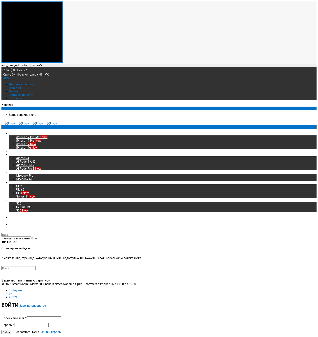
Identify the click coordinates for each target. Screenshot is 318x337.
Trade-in (14, 91)
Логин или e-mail (13, 318)
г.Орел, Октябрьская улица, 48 (22, 74)
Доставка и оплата (21, 84)
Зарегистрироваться (33, 305)
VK (47, 74)
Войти (5, 78)
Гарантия (15, 88)
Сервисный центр (21, 95)
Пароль (7, 325)
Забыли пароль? (51, 332)
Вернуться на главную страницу (25, 280)
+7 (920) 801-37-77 (14, 70)
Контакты (15, 98)
